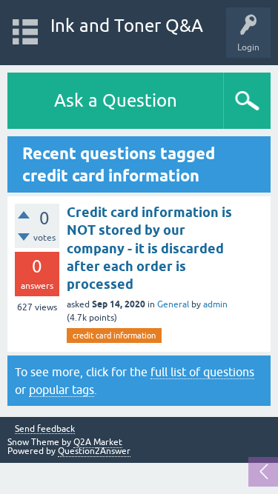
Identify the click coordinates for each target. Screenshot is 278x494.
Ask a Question (115, 100)
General (173, 304)
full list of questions (202, 371)
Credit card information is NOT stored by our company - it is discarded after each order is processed (149, 248)
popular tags (61, 389)
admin (215, 304)
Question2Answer (94, 451)
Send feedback (45, 429)
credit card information (114, 335)
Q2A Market (97, 442)
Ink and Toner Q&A (126, 26)
